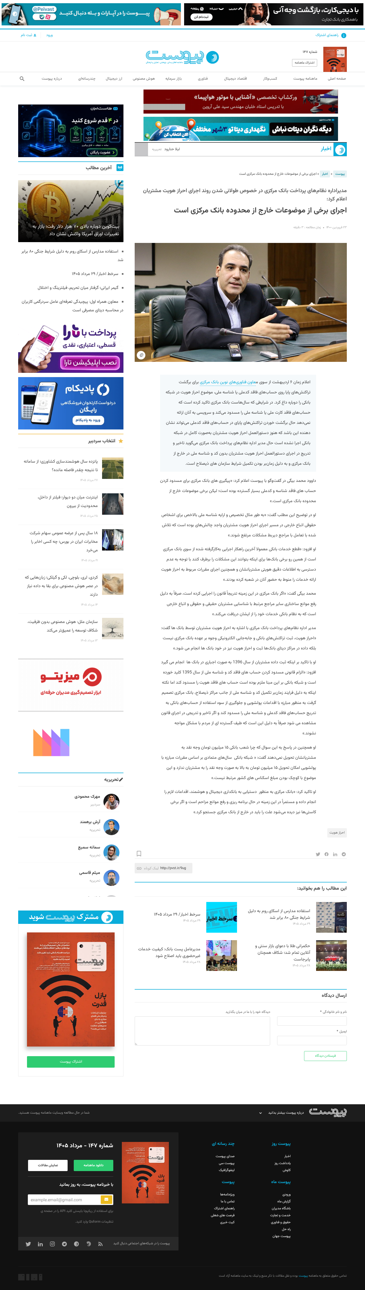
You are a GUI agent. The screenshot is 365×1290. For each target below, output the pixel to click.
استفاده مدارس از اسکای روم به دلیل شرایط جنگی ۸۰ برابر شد (279, 914)
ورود (49, 35)
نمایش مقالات (48, 1165)
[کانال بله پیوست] (91, 14)
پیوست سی (227, 1163)
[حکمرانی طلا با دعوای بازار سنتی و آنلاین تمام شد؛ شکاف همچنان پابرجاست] (331, 970)
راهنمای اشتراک (327, 35)
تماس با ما (228, 1201)
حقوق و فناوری (281, 1222)
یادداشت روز (282, 1163)
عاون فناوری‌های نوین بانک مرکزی (228, 382)
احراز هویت (337, 832)
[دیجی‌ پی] (273, 14)
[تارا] (70, 346)
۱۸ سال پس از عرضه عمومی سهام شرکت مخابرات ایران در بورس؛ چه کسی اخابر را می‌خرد (64, 542)
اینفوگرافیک (227, 1170)
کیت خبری (227, 1222)
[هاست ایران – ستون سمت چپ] (70, 130)
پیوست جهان (282, 1236)
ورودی (286, 1194)
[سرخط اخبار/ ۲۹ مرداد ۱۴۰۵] (221, 932)
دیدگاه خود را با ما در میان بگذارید (248, 1012)
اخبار (326, 149)
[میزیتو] (70, 685)
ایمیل (343, 1031)
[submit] (106, 1199)
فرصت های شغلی (223, 1215)
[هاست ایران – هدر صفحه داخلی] (240, 129)
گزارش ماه (284, 1201)
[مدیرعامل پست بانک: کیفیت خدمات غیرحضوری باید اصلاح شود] (221, 970)
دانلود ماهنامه (93, 1165)
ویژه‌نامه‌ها (227, 1194)
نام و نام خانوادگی (335, 1012)
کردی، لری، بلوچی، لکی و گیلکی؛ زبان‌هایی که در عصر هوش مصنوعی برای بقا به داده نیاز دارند (61, 586)
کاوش (287, 1170)
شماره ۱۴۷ (310, 52)
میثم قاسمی (89, 873)
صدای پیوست (225, 1156)
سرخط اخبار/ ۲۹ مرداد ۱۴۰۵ (177, 914)
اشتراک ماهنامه (304, 62)
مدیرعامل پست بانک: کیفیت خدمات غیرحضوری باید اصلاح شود (169, 952)
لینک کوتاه (151, 868)
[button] (22, 79)
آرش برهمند (90, 822)
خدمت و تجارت (280, 1215)
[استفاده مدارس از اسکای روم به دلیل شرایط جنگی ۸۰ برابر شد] (331, 932)
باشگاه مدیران (281, 1208)
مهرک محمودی (87, 796)
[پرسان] (240, 102)
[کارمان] (70, 742)
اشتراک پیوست (71, 1062)
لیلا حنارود (166, 149)
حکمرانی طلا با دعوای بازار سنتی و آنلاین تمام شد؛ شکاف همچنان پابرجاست (282, 953)
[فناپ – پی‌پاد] (70, 403)
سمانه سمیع (89, 847)
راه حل (286, 1229)
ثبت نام (27, 35)
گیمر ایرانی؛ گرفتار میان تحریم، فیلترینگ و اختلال (78, 288)
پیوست (340, 174)
